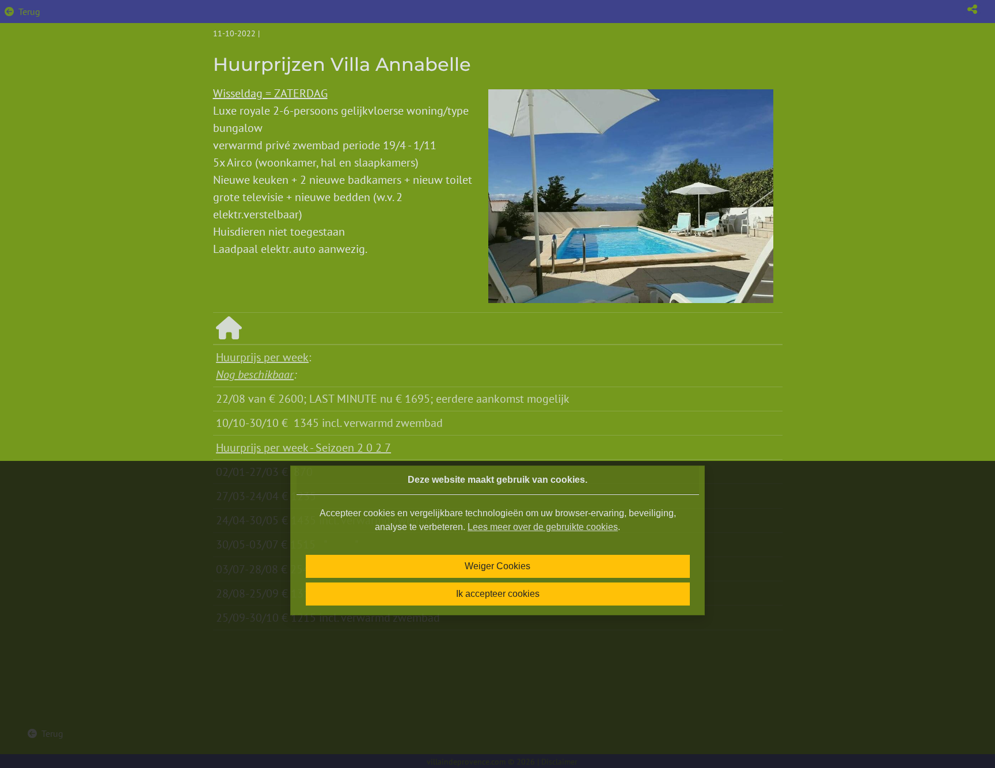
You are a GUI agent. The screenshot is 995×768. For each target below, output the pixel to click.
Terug (29, 11)
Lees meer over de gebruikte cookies (543, 527)
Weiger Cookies (497, 566)
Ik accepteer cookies (498, 594)
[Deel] (972, 9)
